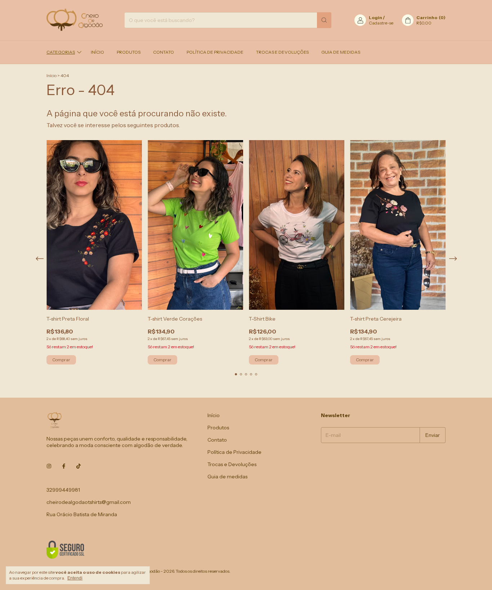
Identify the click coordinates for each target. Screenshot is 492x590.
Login (375, 17)
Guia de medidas (340, 52)
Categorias (60, 52)
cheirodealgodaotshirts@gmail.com (88, 502)
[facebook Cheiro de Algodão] (63, 466)
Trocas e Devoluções (282, 52)
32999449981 (63, 490)
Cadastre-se (381, 23)
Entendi (74, 578)
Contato (163, 52)
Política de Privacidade (215, 52)
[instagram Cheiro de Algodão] (49, 466)
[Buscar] (324, 20)
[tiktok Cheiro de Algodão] (78, 466)
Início (97, 52)
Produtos (128, 52)
